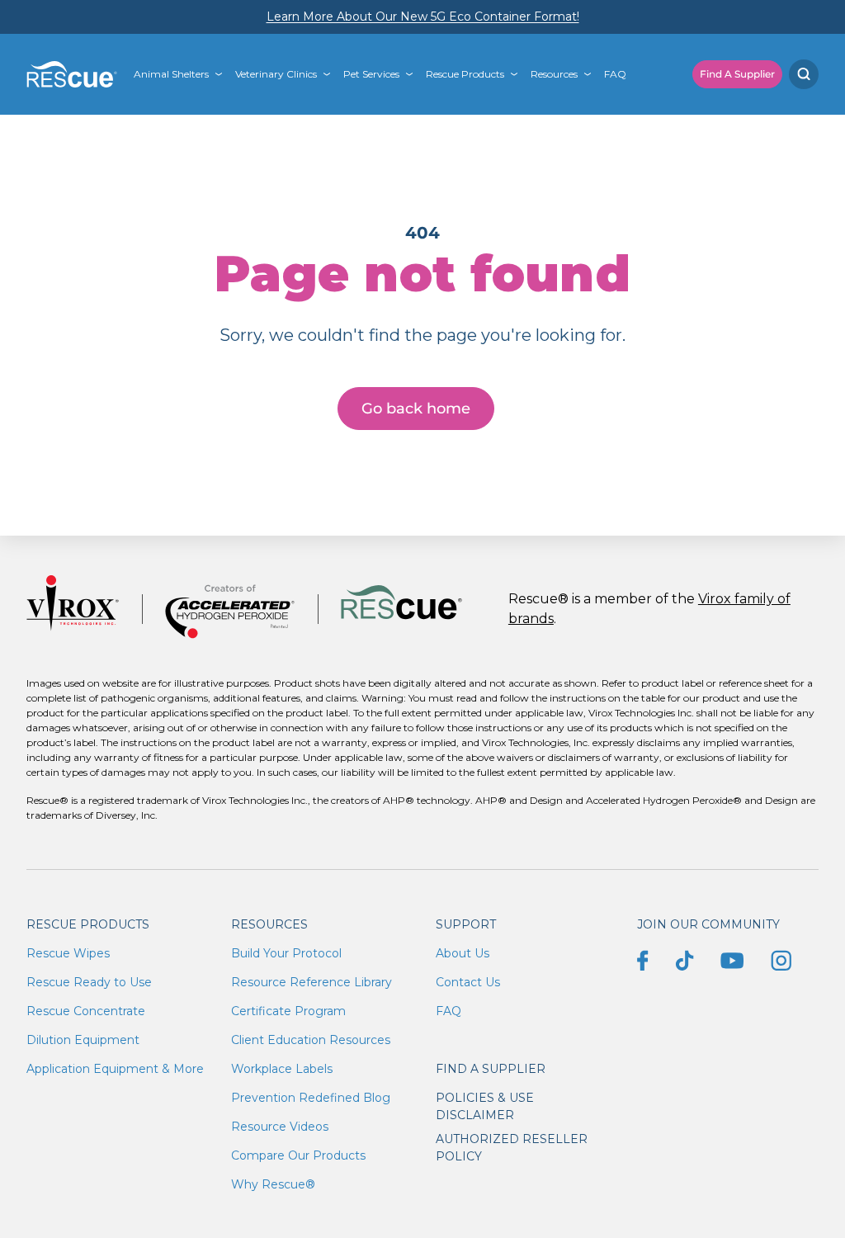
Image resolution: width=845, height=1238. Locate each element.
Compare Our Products (298, 1155)
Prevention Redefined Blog (310, 1097)
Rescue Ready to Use (89, 982)
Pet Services (371, 74)
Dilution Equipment (82, 1039)
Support (466, 924)
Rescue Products (465, 74)
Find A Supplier (737, 74)
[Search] (804, 74)
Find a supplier (490, 1068)
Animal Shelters (171, 74)
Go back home (415, 408)
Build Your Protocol (286, 953)
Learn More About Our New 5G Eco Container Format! (423, 16)
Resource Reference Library (311, 982)
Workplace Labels (282, 1068)
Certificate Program (288, 1011)
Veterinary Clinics (276, 74)
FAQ (615, 74)
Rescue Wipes (68, 953)
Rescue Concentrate (85, 1011)
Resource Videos (279, 1126)
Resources (554, 74)
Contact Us (468, 982)
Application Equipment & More (115, 1068)
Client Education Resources (310, 1039)
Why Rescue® (273, 1184)
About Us (462, 953)
